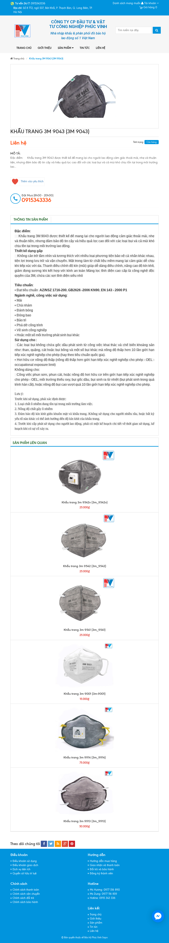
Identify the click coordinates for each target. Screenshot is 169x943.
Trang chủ (24, 47)
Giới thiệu (45, 47)
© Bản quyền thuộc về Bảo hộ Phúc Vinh (81, 937)
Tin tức (85, 47)
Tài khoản (150, 3)
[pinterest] (72, 844)
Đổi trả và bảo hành (102, 869)
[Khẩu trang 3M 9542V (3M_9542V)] (84, 474)
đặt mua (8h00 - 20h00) (37, 198)
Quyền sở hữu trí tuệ (24, 873)
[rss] (58, 844)
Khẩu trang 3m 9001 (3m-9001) (85, 694)
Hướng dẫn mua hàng (103, 861)
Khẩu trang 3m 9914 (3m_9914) (84, 757)
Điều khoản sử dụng (25, 861)
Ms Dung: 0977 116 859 (103, 893)
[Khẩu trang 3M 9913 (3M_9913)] (84, 793)
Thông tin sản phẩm (31, 219)
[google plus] (65, 844)
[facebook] (44, 844)
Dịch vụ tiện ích (21, 869)
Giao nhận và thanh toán (105, 865)
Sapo (105, 937)
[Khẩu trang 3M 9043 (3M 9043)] (84, 96)
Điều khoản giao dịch (25, 865)
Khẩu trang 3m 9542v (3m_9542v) (85, 502)
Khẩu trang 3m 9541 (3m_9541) (85, 630)
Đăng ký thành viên (101, 873)
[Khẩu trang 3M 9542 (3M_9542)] (84, 538)
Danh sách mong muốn (126, 3)
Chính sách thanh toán (26, 889)
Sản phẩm (64, 47)
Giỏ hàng (150, 7)
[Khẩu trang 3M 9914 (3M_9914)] (84, 729)
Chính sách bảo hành (25, 902)
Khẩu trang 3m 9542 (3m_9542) (84, 566)
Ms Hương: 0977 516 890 (105, 889)
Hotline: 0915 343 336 (102, 897)
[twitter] (51, 844)
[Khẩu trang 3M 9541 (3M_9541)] (84, 602)
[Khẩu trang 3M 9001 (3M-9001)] (84, 666)
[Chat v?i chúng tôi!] (158, 916)
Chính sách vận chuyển (26, 893)
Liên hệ (100, 47)
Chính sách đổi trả (23, 897)
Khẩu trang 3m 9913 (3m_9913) (84, 821)
